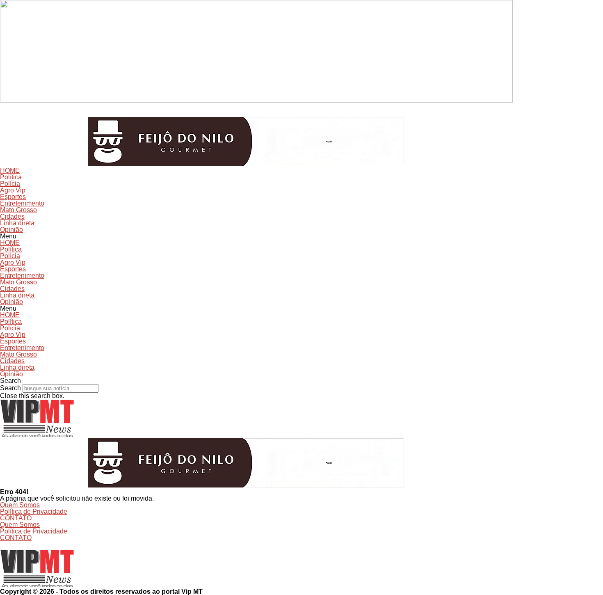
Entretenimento (22, 203)
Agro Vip (12, 190)
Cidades (12, 216)
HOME (10, 170)
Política (11, 177)
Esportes (13, 196)
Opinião (11, 229)
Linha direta (17, 223)
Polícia (10, 183)
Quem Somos (20, 504)
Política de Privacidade (33, 511)
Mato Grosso (18, 209)
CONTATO (16, 518)
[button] (301, 236)
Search (10, 387)
